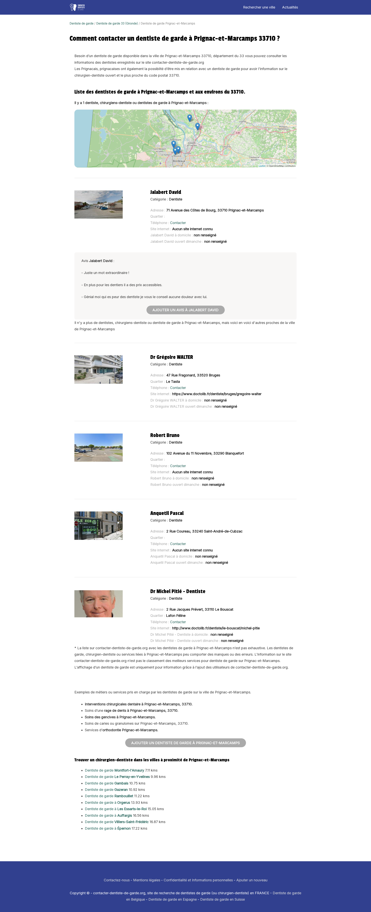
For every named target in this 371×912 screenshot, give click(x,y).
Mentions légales (146, 880)
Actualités (290, 7)
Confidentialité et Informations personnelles (198, 880)
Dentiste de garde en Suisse (222, 899)
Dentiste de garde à (107, 802)
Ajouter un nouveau (251, 880)
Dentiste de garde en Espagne (172, 899)
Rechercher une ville (259, 7)
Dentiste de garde (82, 23)
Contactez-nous (117, 880)
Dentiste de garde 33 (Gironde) (117, 23)
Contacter (178, 223)
